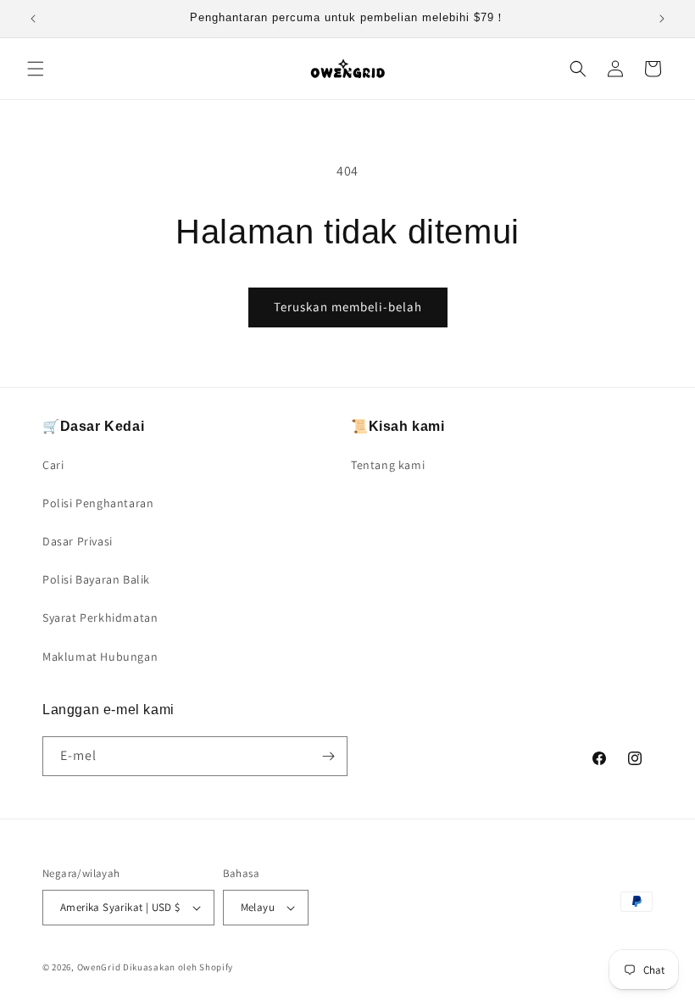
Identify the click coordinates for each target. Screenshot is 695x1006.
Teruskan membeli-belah (348, 307)
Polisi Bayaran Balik (96, 579)
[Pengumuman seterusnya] (662, 18)
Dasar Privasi (77, 541)
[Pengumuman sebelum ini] (33, 18)
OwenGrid (99, 967)
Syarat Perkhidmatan (100, 617)
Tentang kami (388, 464)
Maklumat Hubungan (100, 656)
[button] (35, 68)
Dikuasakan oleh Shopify (178, 967)
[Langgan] (328, 756)
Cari (53, 464)
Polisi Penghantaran (97, 503)
